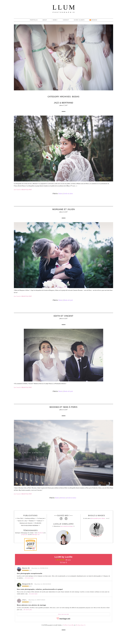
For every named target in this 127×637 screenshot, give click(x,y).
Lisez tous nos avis (63, 614)
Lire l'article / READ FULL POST (23, 189)
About (45, 19)
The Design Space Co (81, 625)
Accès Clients (79, 19)
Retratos (63, 498)
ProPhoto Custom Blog (68, 625)
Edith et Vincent (63, 316)
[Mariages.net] (63, 619)
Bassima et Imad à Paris (63, 407)
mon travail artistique (66, 526)
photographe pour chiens (98, 518)
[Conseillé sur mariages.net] (30, 550)
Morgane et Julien (63, 209)
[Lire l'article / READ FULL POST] (63, 148)
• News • (55, 19)
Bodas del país (68, 300)
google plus (24, 534)
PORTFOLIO (34, 19)
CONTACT (66, 19)
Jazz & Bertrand (63, 103)
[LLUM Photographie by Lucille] (63, 18)
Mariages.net (36, 534)
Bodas (60, 193)
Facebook (40, 532)
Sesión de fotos (68, 193)
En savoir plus (29, 578)
